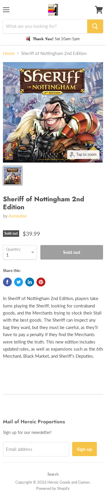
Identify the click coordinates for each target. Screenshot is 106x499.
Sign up (84, 449)
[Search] (95, 26)
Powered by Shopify (53, 488)
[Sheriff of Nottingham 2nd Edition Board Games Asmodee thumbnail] (12, 175)
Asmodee (18, 215)
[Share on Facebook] (7, 282)
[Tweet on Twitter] (18, 282)
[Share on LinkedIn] (29, 282)
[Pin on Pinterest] (41, 282)
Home (9, 53)
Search (53, 474)
